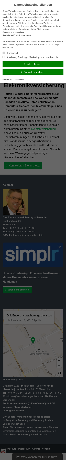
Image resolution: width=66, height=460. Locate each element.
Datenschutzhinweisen (13, 32)
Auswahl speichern (34, 72)
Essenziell (12, 53)
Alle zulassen (34, 64)
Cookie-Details (9, 79)
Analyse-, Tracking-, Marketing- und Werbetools (32, 57)
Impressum (19, 79)
